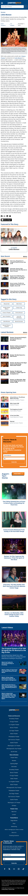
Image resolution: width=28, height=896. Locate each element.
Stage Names (14, 820)
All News (14, 805)
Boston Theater (14, 727)
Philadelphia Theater (14, 736)
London (14, 814)
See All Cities (14, 751)
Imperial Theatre (14, 405)
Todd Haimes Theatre (15, 411)
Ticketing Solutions (14, 835)
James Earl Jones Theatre (16, 423)
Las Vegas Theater (14, 730)
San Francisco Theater (14, 739)
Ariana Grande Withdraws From (14, 530)
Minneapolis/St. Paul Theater (14, 748)
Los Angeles (12, 24)
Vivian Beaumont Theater (16, 417)
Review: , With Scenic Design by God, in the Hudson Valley (14, 614)
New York (14, 811)
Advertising (14, 826)
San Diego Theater (14, 793)
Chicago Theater (14, 721)
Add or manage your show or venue (14, 829)
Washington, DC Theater (14, 745)
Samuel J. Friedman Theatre (17, 400)
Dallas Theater (14, 778)
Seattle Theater (14, 742)
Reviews (3, 12)
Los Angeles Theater (14, 724)
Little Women (18, 58)
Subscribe (14, 462)
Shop (14, 823)
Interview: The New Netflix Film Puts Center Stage (14, 586)
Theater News (14, 757)
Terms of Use (11, 889)
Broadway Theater (14, 718)
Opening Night (14, 763)
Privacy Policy (5, 889)
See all (25, 256)
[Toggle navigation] (1, 3)
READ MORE (17, 473)
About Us (14, 832)
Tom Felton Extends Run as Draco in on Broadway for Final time (14, 503)
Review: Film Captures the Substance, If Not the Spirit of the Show (14, 558)
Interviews (14, 766)
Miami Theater (14, 733)
